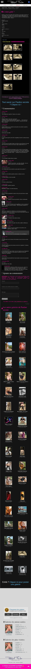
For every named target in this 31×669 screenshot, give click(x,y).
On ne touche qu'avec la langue (8, 351)
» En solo (17, 631)
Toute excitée (8, 366)
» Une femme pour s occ (20, 652)
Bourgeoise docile (22, 396)
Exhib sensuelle (8, 456)
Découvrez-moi (22, 573)
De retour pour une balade (8, 560)
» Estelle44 (17, 629)
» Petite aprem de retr (19, 626)
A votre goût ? (22, 556)
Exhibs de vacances (9, 545)
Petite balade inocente (8, 528)
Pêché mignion (9, 486)
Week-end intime (8, 501)
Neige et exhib (8, 471)
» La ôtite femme (18, 634)
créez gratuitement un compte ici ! (21, 301)
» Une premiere (9, 634)
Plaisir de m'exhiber (22, 483)
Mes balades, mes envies (22, 411)
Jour (8, 614)
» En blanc (17, 624)
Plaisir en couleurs (8, 424)
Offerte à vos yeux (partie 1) (22, 381)
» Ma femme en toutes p (20, 628)
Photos (5, 5)
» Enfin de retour (18, 649)
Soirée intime (22, 456)
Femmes (17, 7)
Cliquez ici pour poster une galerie (19, 583)
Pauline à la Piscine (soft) (22, 513)
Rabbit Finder (4, 7)
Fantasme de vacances (22, 426)
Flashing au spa (22, 366)
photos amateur (17, 98)
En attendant (22, 336)
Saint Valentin (8, 336)
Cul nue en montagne (22, 439)
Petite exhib (22, 501)
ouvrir (29, 2)
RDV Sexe (25, 5)
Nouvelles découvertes (22, 542)
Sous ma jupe (22, 321)
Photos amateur (11, 7)
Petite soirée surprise (8, 515)
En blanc (8, 321)
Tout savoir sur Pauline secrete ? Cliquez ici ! (15, 103)
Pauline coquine (22, 530)
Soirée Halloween (22, 351)
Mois (23, 614)
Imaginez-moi (8, 572)
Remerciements (8, 441)
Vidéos (11, 5)
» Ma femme (17, 632)
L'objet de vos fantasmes (9, 411)
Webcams (18, 5)
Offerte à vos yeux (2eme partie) (8, 382)
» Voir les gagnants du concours (16, 617)
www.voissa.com (16, 97)
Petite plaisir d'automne (22, 471)
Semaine (15, 614)
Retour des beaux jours (8, 396)
